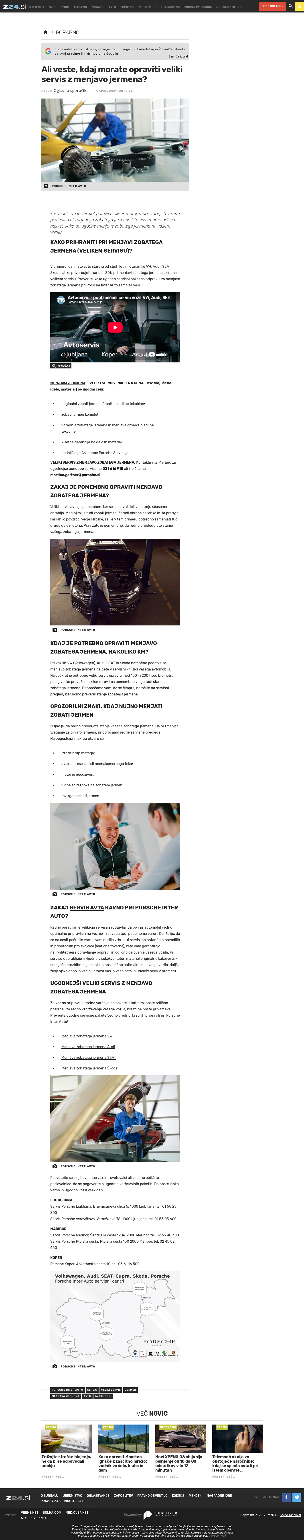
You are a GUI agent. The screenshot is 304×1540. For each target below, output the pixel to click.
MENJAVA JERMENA (67, 383)
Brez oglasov (273, 6)
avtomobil (103, 1396)
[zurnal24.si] (14, 6)
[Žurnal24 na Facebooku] (286, 1497)
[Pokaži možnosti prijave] (299, 6)
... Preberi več (217, 1535)
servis (92, 1389)
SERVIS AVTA (87, 908)
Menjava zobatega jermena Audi (88, 1047)
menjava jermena (66, 1396)
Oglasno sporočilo (71, 90)
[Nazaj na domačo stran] (45, 32)
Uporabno (65, 32)
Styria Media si (290, 1515)
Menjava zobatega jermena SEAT (88, 1057)
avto (87, 1396)
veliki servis (111, 1389)
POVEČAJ (63, 365)
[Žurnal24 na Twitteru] (296, 1497)
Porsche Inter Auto (67, 1389)
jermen (130, 1389)
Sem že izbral (178, 56)
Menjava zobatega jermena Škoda (89, 1068)
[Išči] (290, 6)
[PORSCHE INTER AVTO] (115, 582)
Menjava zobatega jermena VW (86, 1036)
